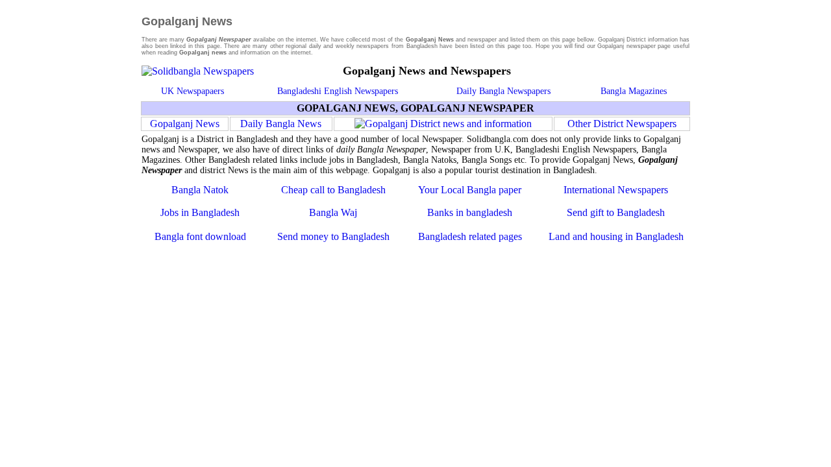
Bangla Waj (333, 212)
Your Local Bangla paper (469, 189)
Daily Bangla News (280, 123)
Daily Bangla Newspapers (503, 91)
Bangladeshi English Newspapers (337, 91)
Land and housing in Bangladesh (616, 236)
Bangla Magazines (634, 91)
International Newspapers (616, 189)
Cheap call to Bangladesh (333, 189)
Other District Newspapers (621, 123)
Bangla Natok (200, 189)
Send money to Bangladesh (333, 236)
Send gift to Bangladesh (616, 212)
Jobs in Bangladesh (200, 212)
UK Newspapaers (192, 91)
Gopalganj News (184, 123)
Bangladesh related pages (470, 236)
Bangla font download (200, 236)
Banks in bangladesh (469, 212)
